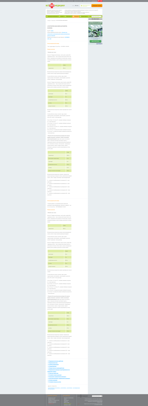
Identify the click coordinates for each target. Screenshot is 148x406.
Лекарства (53, 20)
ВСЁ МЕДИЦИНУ (55, 6)
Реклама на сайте (67, 404)
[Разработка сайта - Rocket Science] (78, 404)
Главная (49, 20)
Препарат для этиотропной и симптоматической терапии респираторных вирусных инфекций (58, 34)
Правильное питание (78, 0)
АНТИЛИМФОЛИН (76, 388)
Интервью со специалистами (67, 0)
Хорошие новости (58, 0)
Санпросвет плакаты (96, 5)
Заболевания (66, 400)
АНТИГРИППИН (51, 388)
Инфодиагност (94, 0)
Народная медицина (87, 0)
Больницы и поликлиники (68, 397)
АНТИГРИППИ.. (57, 388)
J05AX (52, 30)
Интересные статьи (49, 0)
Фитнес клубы (66, 402)
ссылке (84, 13)
